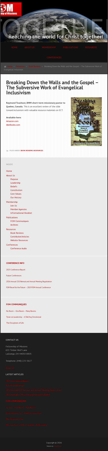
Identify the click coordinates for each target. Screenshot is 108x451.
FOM (54, 21)
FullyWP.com (57, 446)
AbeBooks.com (13, 124)
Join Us (13, 205)
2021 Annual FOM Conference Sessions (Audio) (28, 394)
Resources (38, 150)
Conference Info (15, 263)
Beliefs (13, 186)
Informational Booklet (21, 212)
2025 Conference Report (15, 270)
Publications (12, 217)
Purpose (14, 179)
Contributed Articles (19, 236)
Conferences (12, 244)
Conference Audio (18, 248)
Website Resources (19, 240)
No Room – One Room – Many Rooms (21, 311)
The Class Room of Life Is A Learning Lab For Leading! (26, 425)
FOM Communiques (19, 221)
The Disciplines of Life (15, 323)
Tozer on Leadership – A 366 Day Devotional (23, 317)
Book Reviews (27, 150)
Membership (12, 202)
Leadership (15, 182)
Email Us (10, 367)
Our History (15, 197)
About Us (10, 175)
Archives (14, 224)
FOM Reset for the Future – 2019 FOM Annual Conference (28, 287)
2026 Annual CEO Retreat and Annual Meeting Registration (29, 281)
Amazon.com (12, 121)
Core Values (15, 193)
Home (9, 171)
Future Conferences (14, 275)
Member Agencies (18, 209)
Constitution (16, 190)
